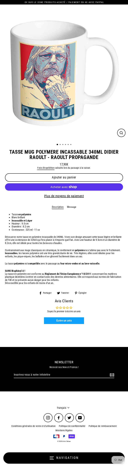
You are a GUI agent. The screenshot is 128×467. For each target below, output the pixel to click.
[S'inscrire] (111, 375)
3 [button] (63, 145)
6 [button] (71, 145)
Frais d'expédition (45, 167)
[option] (64, 72)
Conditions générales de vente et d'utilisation (33, 426)
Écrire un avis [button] (64, 320)
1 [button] (57, 145)
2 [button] (60, 145)
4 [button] (66, 145)
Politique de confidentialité (72, 426)
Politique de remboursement (103, 426)
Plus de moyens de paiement (64, 196)
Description (58, 206)
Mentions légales (64, 430)
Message (71, 206)
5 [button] (68, 145)
